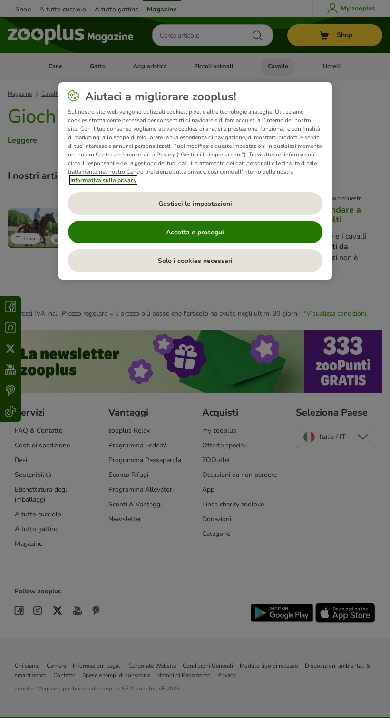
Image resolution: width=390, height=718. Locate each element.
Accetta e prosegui (195, 232)
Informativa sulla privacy (103, 180)
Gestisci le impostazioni (195, 203)
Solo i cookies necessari (195, 260)
